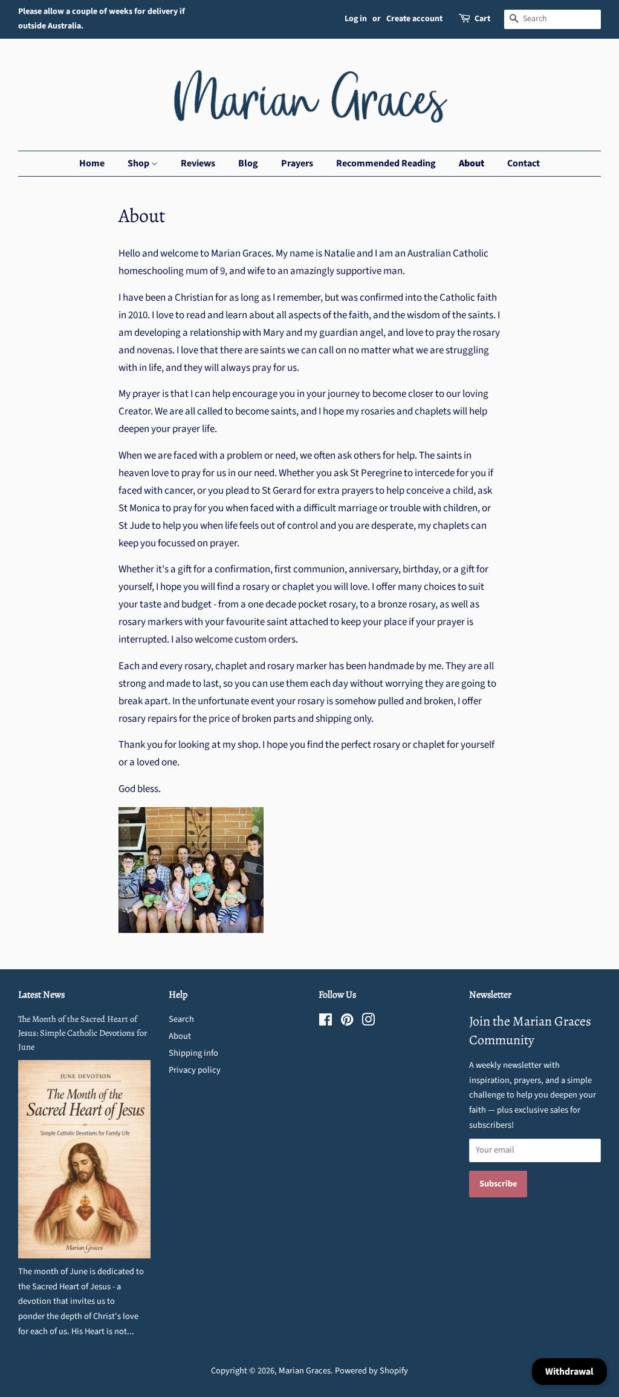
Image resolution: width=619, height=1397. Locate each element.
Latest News (41, 994)
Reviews (198, 163)
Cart (482, 19)
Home (92, 163)
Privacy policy (195, 1070)
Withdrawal (569, 1371)
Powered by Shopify (371, 1370)
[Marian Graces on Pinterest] (347, 1022)
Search (181, 1019)
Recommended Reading (386, 163)
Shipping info (193, 1053)
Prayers (297, 163)
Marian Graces (305, 1370)
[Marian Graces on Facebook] (325, 1022)
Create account (414, 19)
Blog (248, 163)
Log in (356, 19)
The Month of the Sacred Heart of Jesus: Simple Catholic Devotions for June (82, 1033)
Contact (523, 163)
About (471, 163)
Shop (139, 163)
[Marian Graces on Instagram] (368, 1022)
